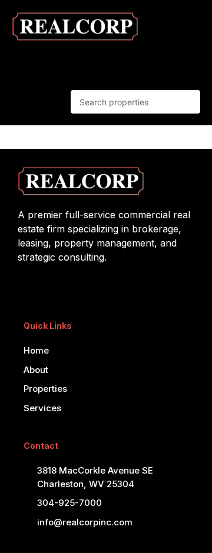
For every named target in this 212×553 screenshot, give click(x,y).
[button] (163, 62)
